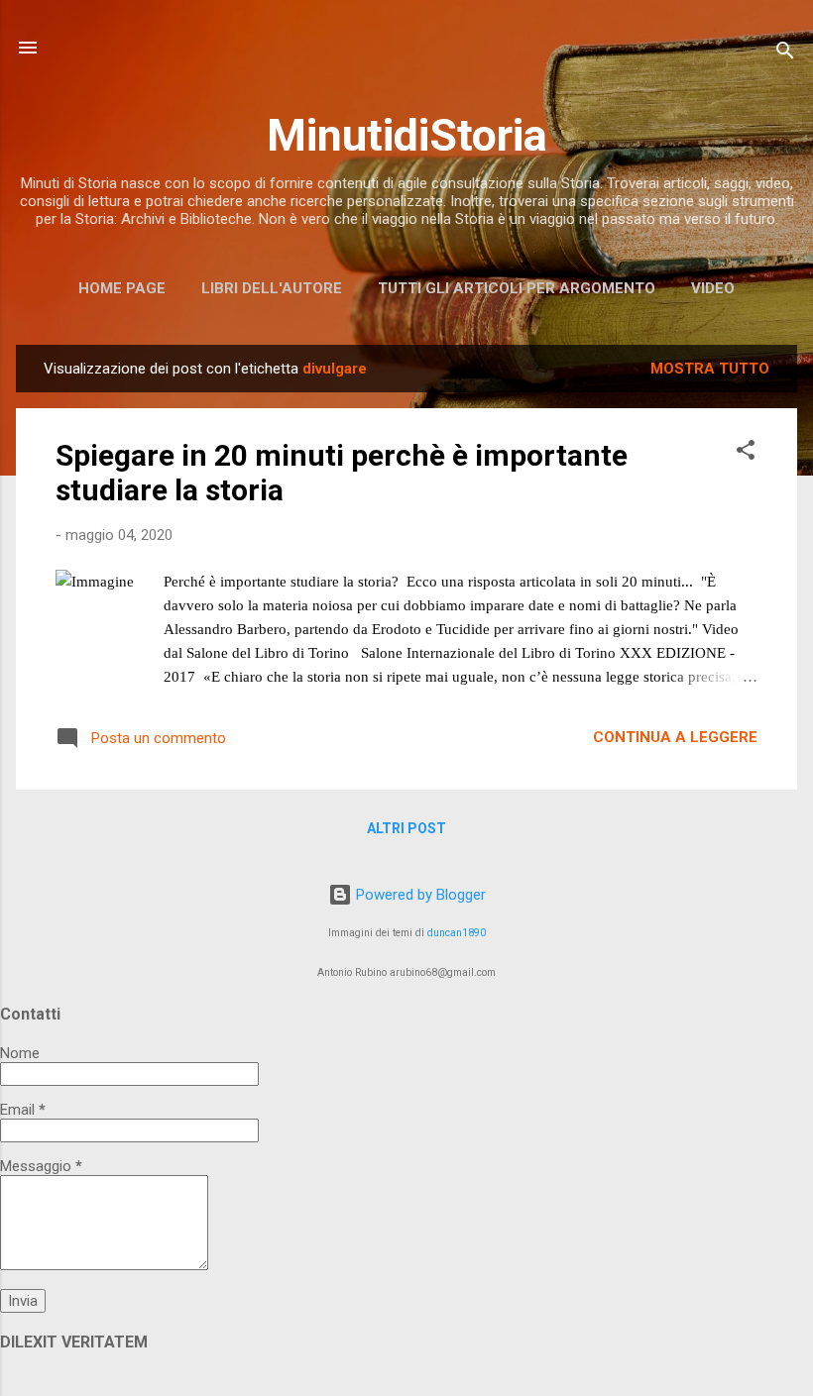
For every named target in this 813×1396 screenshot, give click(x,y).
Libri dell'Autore (271, 288)
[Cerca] (785, 54)
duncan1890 (456, 932)
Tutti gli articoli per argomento (516, 288)
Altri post (406, 828)
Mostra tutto (709, 368)
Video (713, 288)
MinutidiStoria (407, 135)
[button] (745, 453)
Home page (122, 288)
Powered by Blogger (419, 895)
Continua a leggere (675, 737)
